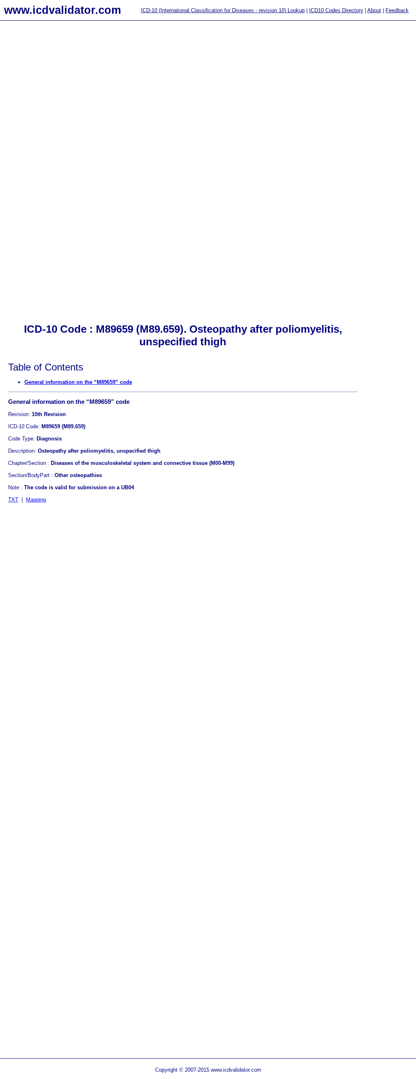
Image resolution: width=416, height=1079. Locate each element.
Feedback (397, 10)
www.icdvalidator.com (62, 10)
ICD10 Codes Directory (336, 10)
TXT (13, 500)
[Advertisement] (32, 155)
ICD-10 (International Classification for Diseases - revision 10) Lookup (223, 10)
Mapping (36, 500)
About (374, 10)
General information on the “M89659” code (78, 382)
